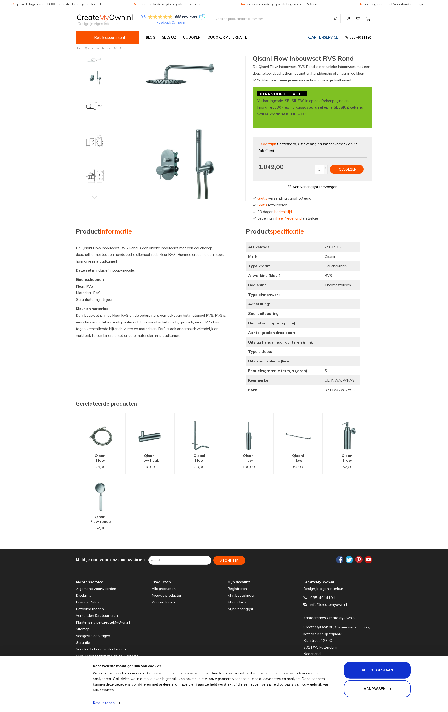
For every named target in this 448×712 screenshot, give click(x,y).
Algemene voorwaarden (96, 588)
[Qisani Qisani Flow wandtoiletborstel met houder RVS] (249, 432)
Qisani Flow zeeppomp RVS (347, 458)
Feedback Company (171, 22)
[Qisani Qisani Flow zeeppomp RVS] (347, 432)
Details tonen (104, 703)
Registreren (237, 588)
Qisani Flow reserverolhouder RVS (203, 458)
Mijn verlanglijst (240, 609)
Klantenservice (323, 37)
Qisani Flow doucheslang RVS (101, 458)
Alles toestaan (377, 670)
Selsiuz (169, 37)
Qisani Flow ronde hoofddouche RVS (102, 519)
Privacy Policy (87, 602)
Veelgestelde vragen (93, 635)
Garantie (83, 642)
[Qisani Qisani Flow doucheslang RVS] (101, 432)
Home (79, 48)
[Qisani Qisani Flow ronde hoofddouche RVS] (101, 493)
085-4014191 (360, 37)
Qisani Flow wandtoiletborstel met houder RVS (252, 458)
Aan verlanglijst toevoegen (314, 186)
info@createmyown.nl (328, 604)
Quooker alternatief (228, 37)
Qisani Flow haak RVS (149, 458)
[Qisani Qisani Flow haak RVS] (150, 432)
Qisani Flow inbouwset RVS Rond (105, 48)
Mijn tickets (237, 602)
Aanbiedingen (163, 602)
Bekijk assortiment (109, 37)
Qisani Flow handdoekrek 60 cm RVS (300, 458)
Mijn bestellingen (242, 595)
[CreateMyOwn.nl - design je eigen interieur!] (104, 20)
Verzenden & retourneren (97, 615)
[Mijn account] (348, 18)
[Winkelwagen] (368, 19)
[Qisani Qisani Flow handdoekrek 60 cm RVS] (298, 432)
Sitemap (83, 629)
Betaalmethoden (90, 609)
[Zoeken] (335, 18)
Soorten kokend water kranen (101, 649)
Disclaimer (84, 595)
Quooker (191, 37)
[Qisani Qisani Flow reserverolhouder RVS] (199, 432)
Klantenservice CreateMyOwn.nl (103, 622)
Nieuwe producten (167, 595)
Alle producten (164, 588)
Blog (150, 37)
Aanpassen (375, 689)
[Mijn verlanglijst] (358, 18)
